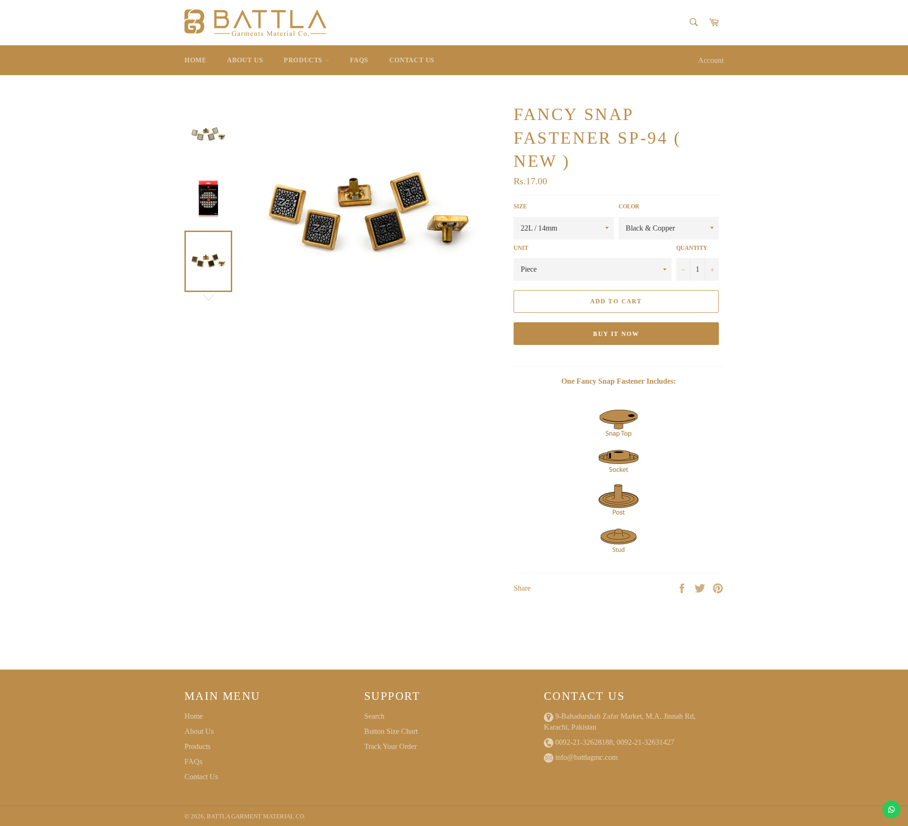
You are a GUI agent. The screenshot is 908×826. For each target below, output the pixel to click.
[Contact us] (891, 809)
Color (629, 206)
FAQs (359, 60)
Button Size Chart (391, 731)
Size (520, 206)
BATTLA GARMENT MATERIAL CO (255, 816)
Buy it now (616, 333)
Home (195, 60)
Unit (521, 248)
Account (711, 60)
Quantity (691, 248)
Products (304, 60)
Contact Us (412, 60)
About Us (245, 60)
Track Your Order (390, 746)
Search (374, 716)
